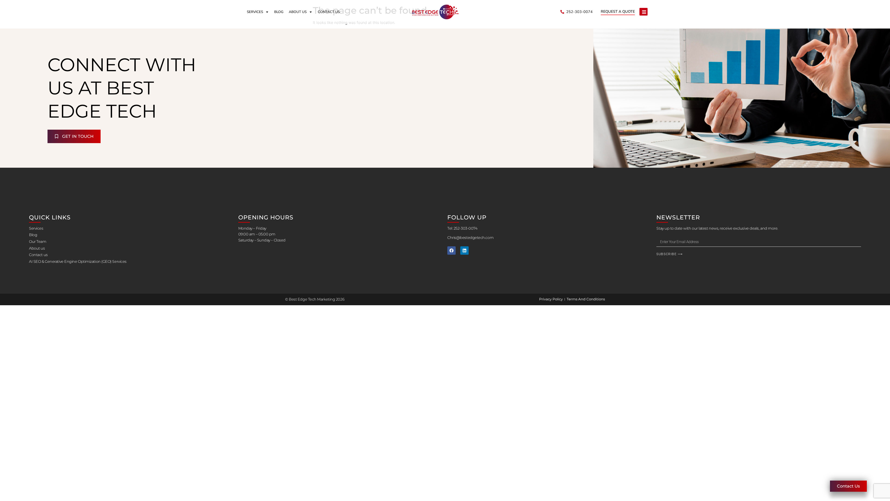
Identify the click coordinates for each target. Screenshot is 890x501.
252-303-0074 (465, 228)
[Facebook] (451, 250)
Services (255, 12)
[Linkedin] (464, 250)
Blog (278, 12)
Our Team (37, 241)
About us (298, 12)
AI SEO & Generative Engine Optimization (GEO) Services (78, 261)
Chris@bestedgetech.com (470, 237)
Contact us (329, 12)
